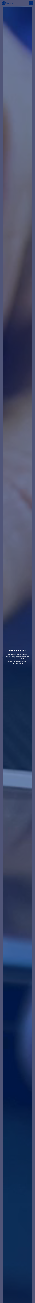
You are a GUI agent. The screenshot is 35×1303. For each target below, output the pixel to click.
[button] (2, 658)
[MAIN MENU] (31, 3)
